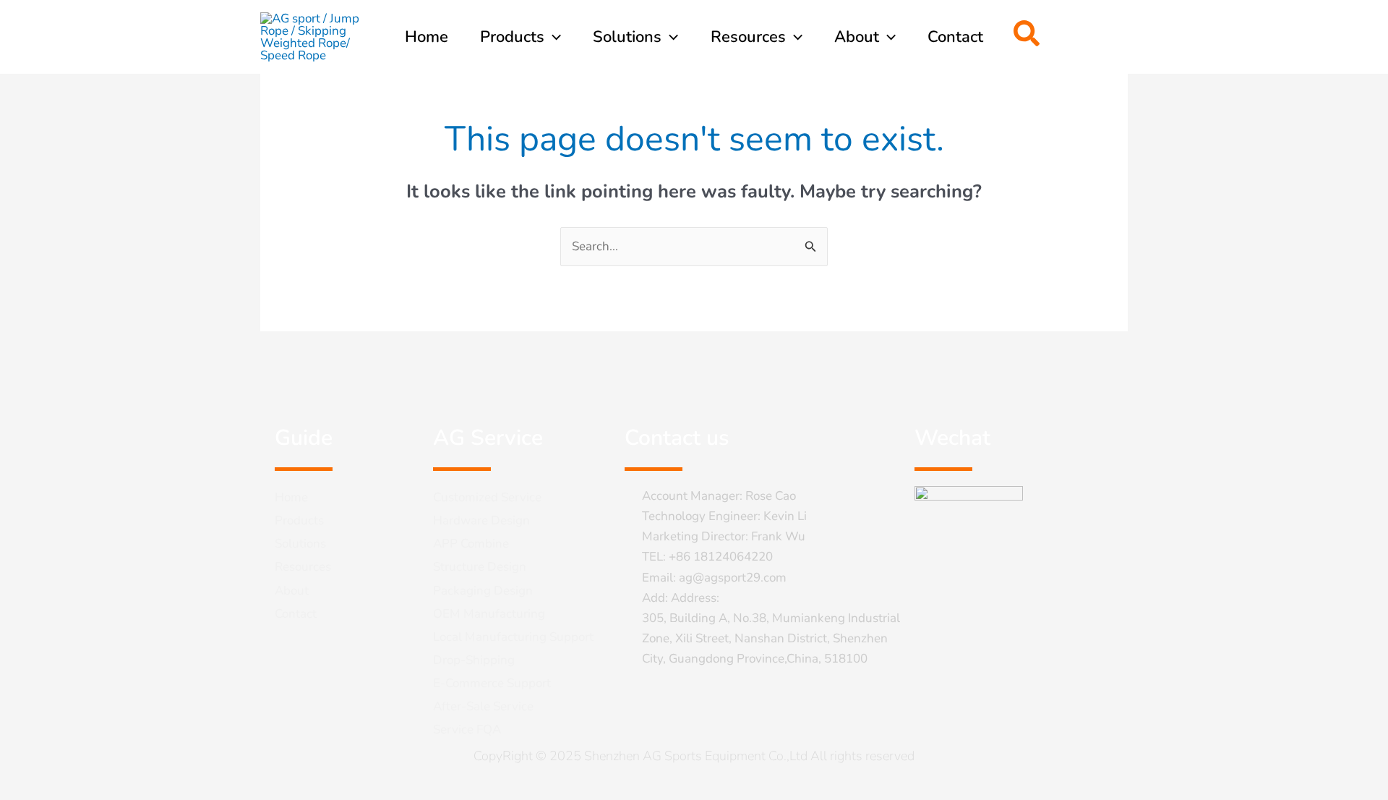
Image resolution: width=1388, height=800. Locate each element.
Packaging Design (483, 590)
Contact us (677, 438)
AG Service (488, 438)
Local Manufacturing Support (513, 637)
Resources (303, 566)
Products (299, 520)
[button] (1027, 37)
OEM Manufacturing (489, 613)
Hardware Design (481, 520)
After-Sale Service (483, 706)
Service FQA (467, 729)
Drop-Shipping (474, 660)
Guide (304, 438)
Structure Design (479, 566)
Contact (296, 613)
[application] (552, 37)
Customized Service (487, 497)
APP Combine (471, 543)
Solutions (300, 543)
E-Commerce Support (492, 683)
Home (291, 497)
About (292, 590)
